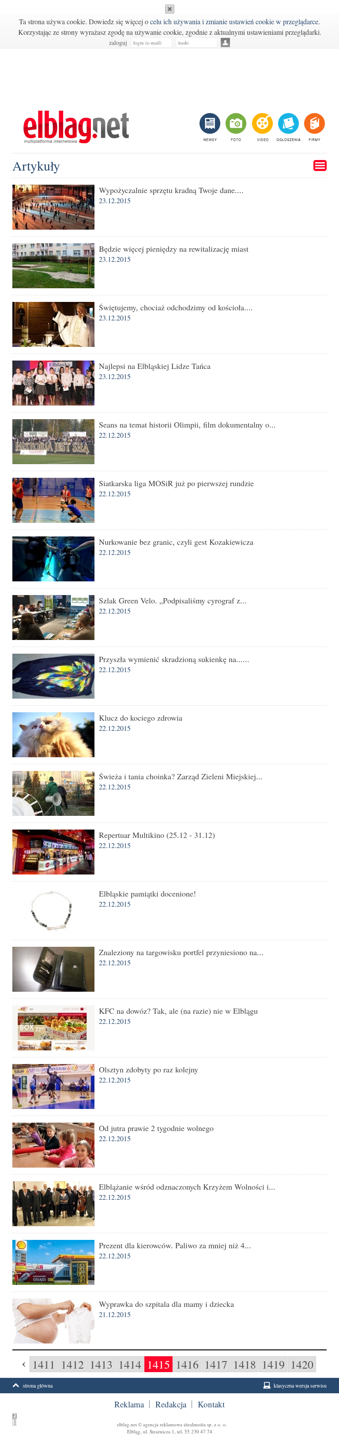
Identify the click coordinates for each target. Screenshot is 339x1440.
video (262, 127)
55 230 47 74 (198, 1431)
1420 (301, 1364)
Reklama (129, 1404)
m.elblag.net (75, 127)
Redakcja (170, 1404)
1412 (72, 1364)
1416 (187, 1364)
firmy (314, 127)
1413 (101, 1364)
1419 (273, 1364)
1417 (215, 1364)
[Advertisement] (169, 75)
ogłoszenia (288, 127)
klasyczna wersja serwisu (300, 1385)
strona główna (38, 1385)
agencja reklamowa (162, 1424)
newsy (211, 127)
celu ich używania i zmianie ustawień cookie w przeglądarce (234, 21)
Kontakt (211, 1404)
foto (235, 127)
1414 (129, 1364)
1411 (43, 1364)
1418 (244, 1364)
